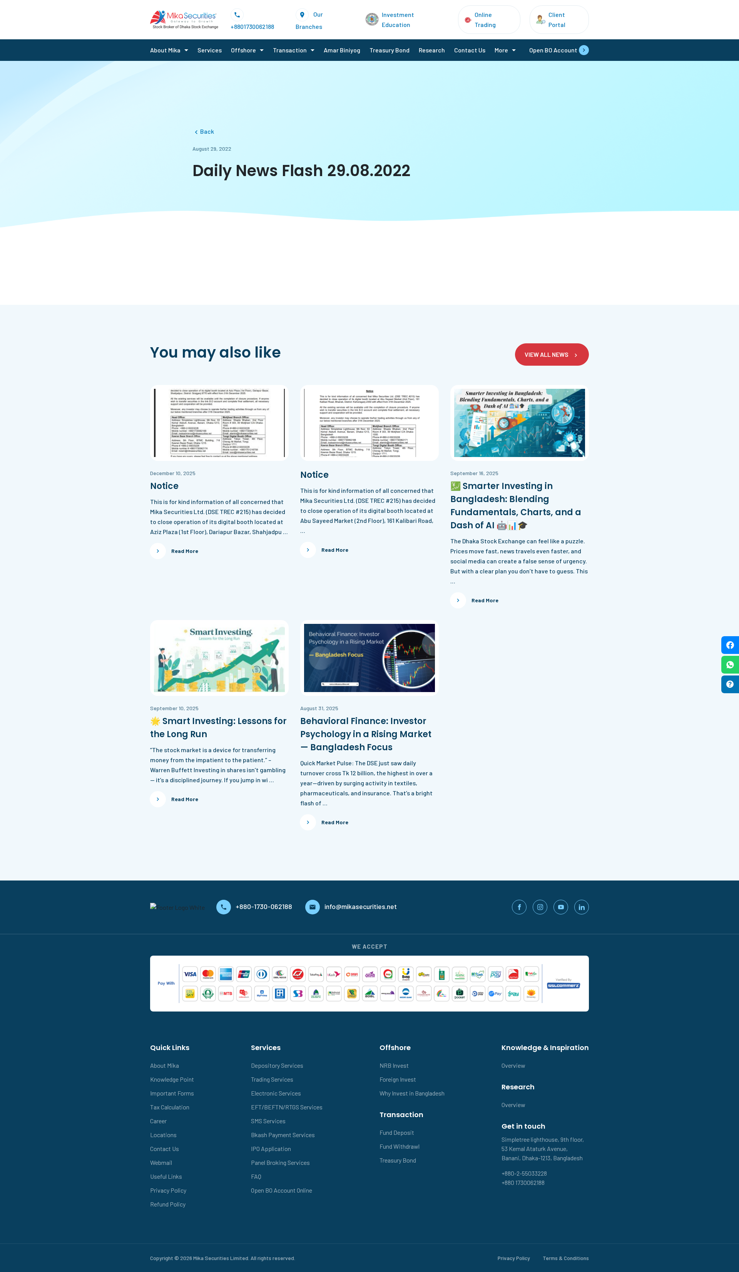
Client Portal (556, 19)
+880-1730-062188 (265, 906)
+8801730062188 (252, 26)
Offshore (243, 50)
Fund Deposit (397, 1132)
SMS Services (268, 1120)
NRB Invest (394, 1065)
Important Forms (172, 1093)
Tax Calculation (169, 1107)
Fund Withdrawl (400, 1146)
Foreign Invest (398, 1079)
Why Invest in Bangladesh (412, 1093)
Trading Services (272, 1079)
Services (209, 50)
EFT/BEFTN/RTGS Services (287, 1107)
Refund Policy (168, 1204)
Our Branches (309, 20)
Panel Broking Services (280, 1162)
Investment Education (398, 19)
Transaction (290, 50)
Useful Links (166, 1176)
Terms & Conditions (566, 1258)
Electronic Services (276, 1093)
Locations (163, 1134)
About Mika (165, 50)
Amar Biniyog (342, 50)
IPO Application (271, 1148)
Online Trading (485, 19)
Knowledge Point (172, 1079)
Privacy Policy (168, 1190)
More (501, 50)
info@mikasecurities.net (360, 906)
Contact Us (469, 50)
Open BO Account (553, 50)
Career (158, 1120)
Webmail (161, 1162)
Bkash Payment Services (283, 1134)
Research (432, 50)
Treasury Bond (390, 50)
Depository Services (277, 1065)
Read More (184, 551)
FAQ (256, 1176)
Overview (513, 1065)
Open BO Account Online (281, 1190)
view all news (546, 354)
